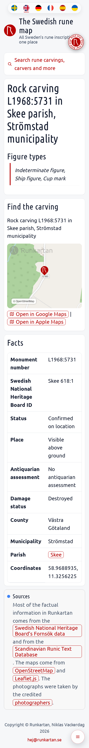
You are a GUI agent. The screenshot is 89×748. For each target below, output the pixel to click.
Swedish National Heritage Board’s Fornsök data (46, 630)
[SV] (14, 8)
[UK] (74, 8)
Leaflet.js (26, 678)
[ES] (62, 8)
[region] (44, 276)
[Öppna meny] (78, 737)
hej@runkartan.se (44, 739)
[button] (44, 271)
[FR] (50, 8)
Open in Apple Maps (39, 322)
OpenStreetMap (34, 670)
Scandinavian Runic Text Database (43, 651)
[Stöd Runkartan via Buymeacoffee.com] (76, 42)
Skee (56, 554)
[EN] (26, 8)
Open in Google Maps (40, 314)
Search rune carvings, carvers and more (39, 64)
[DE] (38, 8)
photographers (32, 702)
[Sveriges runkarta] (10, 30)
